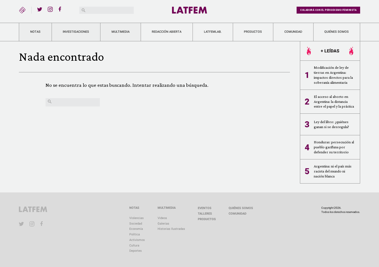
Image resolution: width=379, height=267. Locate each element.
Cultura (134, 245)
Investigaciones (76, 32)
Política (134, 234)
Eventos (204, 208)
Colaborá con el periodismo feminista (328, 10)
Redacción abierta (166, 32)
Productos (253, 32)
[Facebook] (60, 9)
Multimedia (121, 32)
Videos (162, 218)
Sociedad (135, 223)
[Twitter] (39, 9)
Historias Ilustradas (171, 229)
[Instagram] (50, 9)
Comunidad (293, 32)
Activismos (137, 240)
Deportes (135, 251)
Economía (136, 229)
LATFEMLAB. (213, 32)
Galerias (163, 223)
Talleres (205, 213)
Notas (35, 32)
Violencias (136, 218)
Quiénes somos (336, 32)
